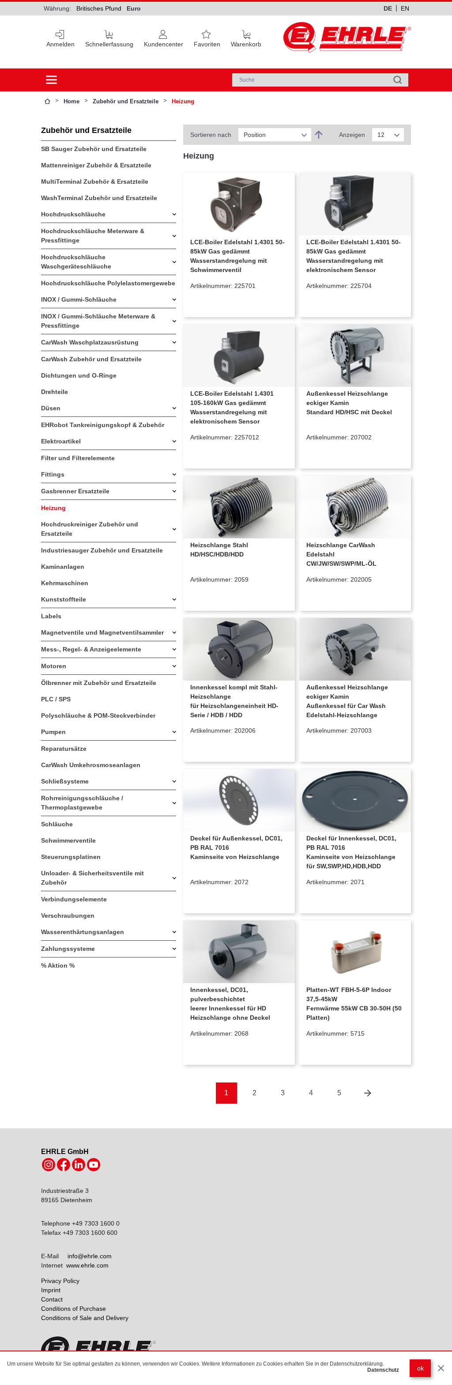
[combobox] (320, 80)
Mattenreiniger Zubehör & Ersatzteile (96, 165)
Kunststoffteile (63, 599)
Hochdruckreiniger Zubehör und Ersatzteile (89, 529)
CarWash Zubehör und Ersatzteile (91, 359)
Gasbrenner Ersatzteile (75, 491)
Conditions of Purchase (73, 1308)
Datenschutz (383, 1370)
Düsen (50, 408)
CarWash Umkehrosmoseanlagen (90, 764)
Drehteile (54, 391)
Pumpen (53, 731)
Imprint (50, 1290)
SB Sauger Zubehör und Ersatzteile (94, 148)
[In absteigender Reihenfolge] (318, 134)
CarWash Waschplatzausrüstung (90, 342)
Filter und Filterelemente (78, 458)
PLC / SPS (56, 699)
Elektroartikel (61, 441)
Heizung (53, 507)
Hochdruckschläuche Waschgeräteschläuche (76, 262)
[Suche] (397, 80)
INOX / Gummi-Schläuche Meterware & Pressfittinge (98, 321)
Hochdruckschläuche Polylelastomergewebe (108, 283)
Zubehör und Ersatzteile (125, 101)
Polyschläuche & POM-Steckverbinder (98, 715)
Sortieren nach (210, 134)
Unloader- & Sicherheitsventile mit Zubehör (92, 878)
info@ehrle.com (90, 1256)
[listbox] (274, 134)
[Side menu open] (51, 80)
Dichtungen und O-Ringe (79, 375)
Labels (51, 616)
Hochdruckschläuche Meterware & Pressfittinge (92, 235)
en (405, 8)
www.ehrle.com (87, 1265)
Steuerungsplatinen (71, 856)
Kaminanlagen (62, 566)
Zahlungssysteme (68, 948)
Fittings (52, 474)
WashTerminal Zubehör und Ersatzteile (99, 197)
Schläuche (57, 824)
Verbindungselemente (74, 899)
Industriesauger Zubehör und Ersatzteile (102, 550)
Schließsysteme (65, 781)
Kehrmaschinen (64, 583)
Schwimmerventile (68, 840)
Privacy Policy (60, 1280)
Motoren (53, 666)
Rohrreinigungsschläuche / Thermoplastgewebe (82, 803)
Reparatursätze (64, 748)
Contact (52, 1299)
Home (71, 101)
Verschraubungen (67, 915)
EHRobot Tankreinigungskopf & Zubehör (102, 424)
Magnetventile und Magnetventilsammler (102, 632)
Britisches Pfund (98, 8)
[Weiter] (367, 1093)
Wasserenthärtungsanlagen (82, 931)
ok (420, 1368)
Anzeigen (352, 134)
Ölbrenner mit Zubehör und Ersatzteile (98, 682)
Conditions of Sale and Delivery (84, 1317)
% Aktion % (58, 965)
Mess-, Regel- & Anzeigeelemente (91, 649)
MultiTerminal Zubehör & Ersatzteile (94, 181)
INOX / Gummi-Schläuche (79, 299)
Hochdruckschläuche (73, 214)
